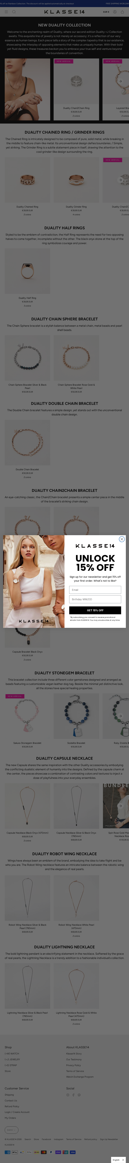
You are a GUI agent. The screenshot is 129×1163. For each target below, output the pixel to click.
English (116, 1160)
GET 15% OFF (95, 610)
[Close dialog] (122, 539)
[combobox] (118, 1160)
